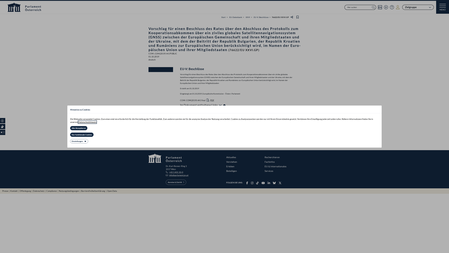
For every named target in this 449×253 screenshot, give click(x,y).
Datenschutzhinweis (87, 122)
